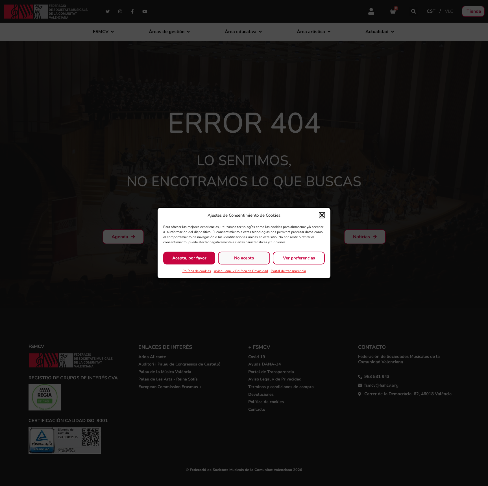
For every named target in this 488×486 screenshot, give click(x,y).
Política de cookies (196, 270)
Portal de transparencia (288, 270)
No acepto (244, 258)
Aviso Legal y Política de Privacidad (241, 270)
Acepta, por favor (189, 258)
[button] (322, 215)
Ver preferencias (299, 258)
